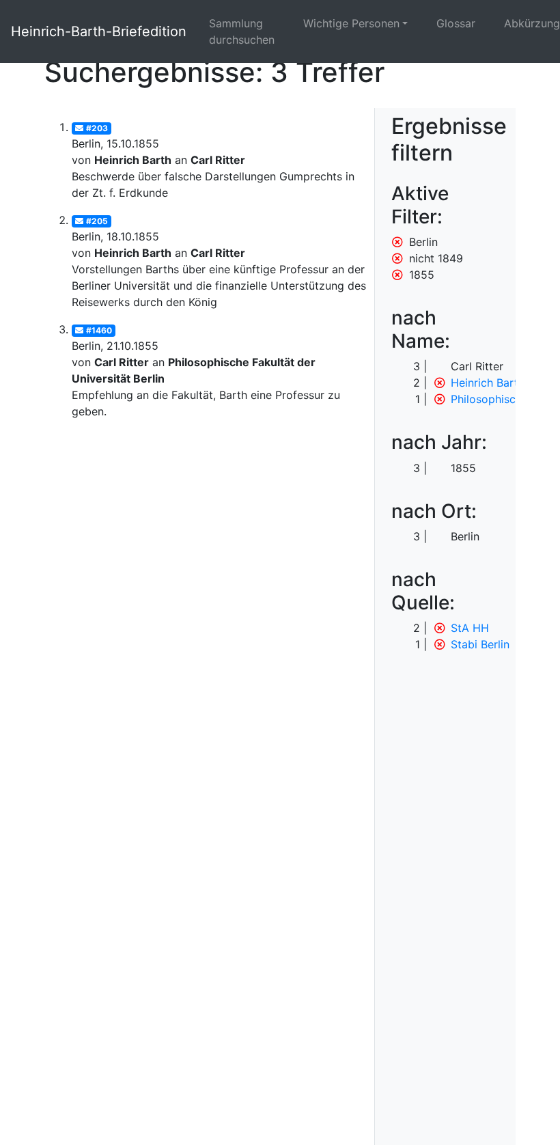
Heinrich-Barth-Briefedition (98, 31)
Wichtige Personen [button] (351, 23)
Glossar (455, 23)
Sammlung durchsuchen (242, 31)
